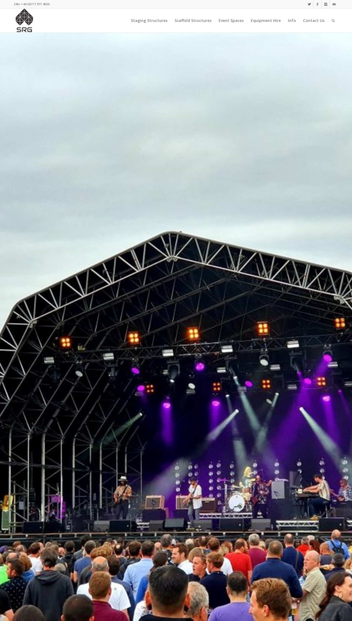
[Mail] (334, 4)
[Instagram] (326, 4)
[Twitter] (309, 4)
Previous (12, 327)
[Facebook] (317, 4)
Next (339, 327)
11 (198, 614)
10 (194, 614)
